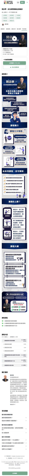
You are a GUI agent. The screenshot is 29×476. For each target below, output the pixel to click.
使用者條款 (11, 464)
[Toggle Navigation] (27, 2)
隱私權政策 (17, 464)
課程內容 (13, 29)
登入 (22, 2)
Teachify (16, 468)
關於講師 (19, 29)
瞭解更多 (12, 404)
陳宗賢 (12, 375)
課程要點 (8, 29)
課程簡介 (3, 29)
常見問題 (24, 29)
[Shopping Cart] (18, 2)
